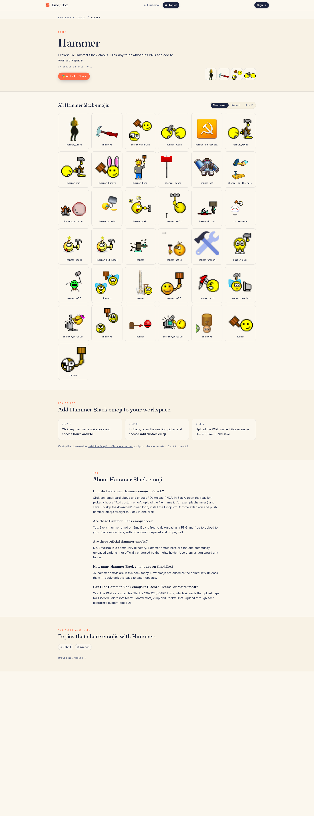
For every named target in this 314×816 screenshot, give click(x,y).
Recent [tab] (236, 105)
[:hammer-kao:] (240, 208)
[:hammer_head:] (73, 246)
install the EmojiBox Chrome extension (110, 446)
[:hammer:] (224, 74)
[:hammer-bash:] (250, 74)
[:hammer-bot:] (207, 169)
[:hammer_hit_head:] (107, 246)
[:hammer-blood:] (207, 208)
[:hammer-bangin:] (237, 74)
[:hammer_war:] (73, 169)
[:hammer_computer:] (73, 208)
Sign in (261, 5)
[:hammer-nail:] (173, 208)
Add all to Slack (76, 76)
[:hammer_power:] (173, 169)
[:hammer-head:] (140, 169)
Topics (173, 5)
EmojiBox (64, 17)
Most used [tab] (219, 105)
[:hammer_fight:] (240, 131)
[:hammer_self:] (140, 208)
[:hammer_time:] (211, 74)
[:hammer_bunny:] (107, 169)
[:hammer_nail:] (173, 246)
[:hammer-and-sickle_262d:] (207, 131)
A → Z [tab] (249, 105)
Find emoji (153, 5)
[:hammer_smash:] (107, 208)
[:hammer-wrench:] (207, 246)
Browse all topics (72, 657)
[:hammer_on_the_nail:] (240, 169)
